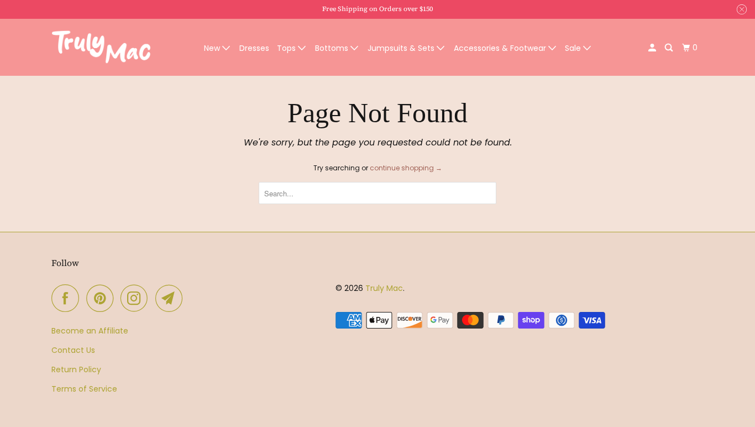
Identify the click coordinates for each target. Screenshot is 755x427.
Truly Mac (384, 288)
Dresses (254, 48)
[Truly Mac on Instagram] (137, 298)
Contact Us (73, 350)
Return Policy (76, 369)
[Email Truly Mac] (171, 298)
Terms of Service (84, 388)
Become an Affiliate (89, 330)
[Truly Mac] (101, 47)
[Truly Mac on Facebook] (68, 298)
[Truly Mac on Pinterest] (102, 298)
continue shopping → (406, 168)
